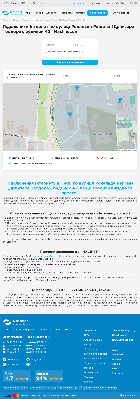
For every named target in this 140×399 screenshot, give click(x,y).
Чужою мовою (129, 395)
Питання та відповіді (96, 354)
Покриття (67, 13)
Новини (116, 364)
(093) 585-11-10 (37, 349)
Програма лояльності (96, 359)
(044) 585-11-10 (37, 342)
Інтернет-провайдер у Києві (48, 256)
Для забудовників (122, 340)
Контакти (95, 3)
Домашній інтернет (70, 388)
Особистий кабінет (116, 3)
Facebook (12, 360)
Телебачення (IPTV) (16, 3)
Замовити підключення (70, 62)
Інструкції (90, 345)
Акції (28, 13)
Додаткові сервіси (95, 363)
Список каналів (93, 340)
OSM (135, 150)
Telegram (35, 360)
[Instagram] (135, 3)
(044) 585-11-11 (13, 342)
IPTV (87, 335)
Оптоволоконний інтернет (100, 388)
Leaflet (121, 150)
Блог (114, 369)
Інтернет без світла (43, 388)
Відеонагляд (91, 373)
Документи (90, 349)
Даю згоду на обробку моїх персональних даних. (65, 51)
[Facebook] (131, 3)
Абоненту (51, 13)
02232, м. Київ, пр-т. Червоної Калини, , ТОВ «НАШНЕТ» (37, 330)
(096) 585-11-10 (37, 352)
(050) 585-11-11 (13, 346)
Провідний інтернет (15, 388)
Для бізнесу (38, 3)
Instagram (12, 364)
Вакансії (89, 382)
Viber (33, 364)
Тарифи (38, 13)
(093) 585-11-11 (13, 349)
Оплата (80, 3)
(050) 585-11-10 (37, 346)
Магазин (80, 13)
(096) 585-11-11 (13, 352)
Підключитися (97, 13)
